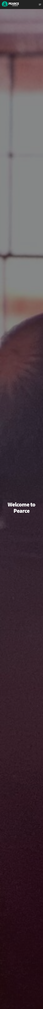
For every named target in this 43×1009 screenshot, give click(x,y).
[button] (40, 4)
